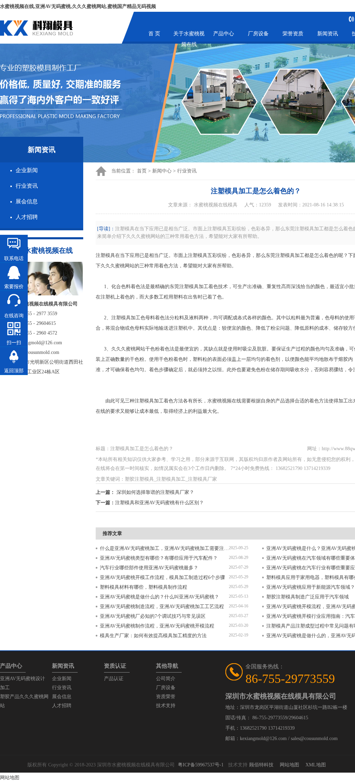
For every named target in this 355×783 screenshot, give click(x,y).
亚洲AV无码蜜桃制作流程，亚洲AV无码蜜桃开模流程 (157, 626)
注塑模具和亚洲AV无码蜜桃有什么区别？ (159, 502)
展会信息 (27, 201)
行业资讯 (27, 186)
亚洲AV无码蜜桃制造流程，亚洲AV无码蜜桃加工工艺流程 (162, 606)
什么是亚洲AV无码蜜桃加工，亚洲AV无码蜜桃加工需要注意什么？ (164, 548)
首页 (142, 170)
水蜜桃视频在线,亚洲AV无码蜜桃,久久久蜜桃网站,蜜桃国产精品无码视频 (78, 6)
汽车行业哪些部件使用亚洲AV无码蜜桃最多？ (149, 567)
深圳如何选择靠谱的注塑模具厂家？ (155, 492)
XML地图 (315, 764)
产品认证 (113, 678)
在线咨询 (14, 315)
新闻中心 (162, 170)
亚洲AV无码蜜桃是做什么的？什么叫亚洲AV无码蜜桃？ (159, 596)
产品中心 (223, 33)
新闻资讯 (327, 33)
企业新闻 (27, 170)
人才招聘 (27, 217)
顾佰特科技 (261, 764)
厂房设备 (258, 33)
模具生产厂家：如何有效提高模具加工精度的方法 (153, 635)
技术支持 (165, 705)
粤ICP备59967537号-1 (201, 764)
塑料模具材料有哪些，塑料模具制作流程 (143, 587)
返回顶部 (14, 370)
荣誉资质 (293, 33)
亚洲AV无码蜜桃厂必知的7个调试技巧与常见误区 (153, 616)
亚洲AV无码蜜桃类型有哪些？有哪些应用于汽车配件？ (159, 558)
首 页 (154, 33)
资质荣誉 (165, 696)
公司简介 (165, 678)
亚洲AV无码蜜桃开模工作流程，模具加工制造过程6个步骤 (162, 577)
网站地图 (289, 764)
